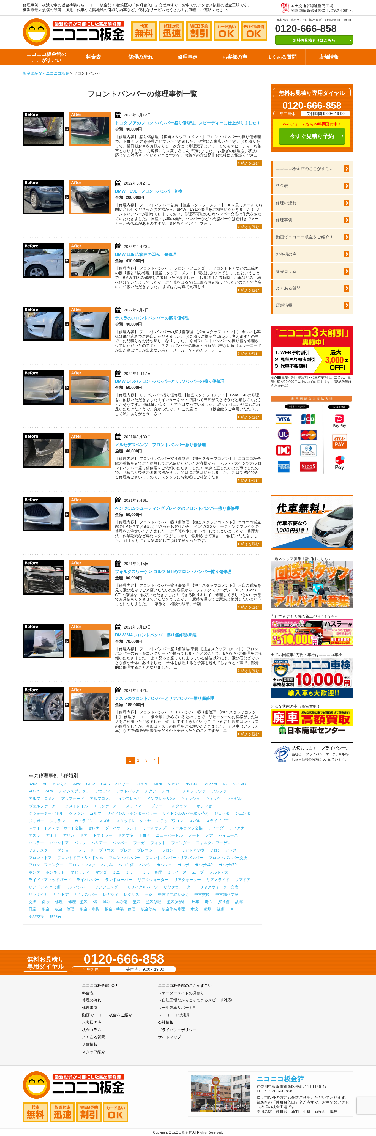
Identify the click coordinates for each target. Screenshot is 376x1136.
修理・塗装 (78, 901)
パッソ (80, 843)
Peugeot (210, 784)
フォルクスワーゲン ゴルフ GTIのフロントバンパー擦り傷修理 (173, 571)
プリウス (107, 850)
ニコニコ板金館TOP (99, 985)
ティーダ (216, 828)
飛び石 (55, 916)
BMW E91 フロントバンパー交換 (148, 191)
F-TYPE (141, 784)
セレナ (94, 828)
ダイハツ (113, 828)
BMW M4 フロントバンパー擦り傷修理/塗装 (156, 635)
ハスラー (36, 843)
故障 (239, 901)
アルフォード (72, 798)
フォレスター (40, 850)
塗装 (136, 901)
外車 (195, 901)
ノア (209, 835)
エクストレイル (74, 806)
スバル (194, 821)
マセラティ (80, 872)
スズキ (105, 821)
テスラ (34, 835)
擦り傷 (224, 901)
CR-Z (91, 784)
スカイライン (82, 821)
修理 (59, 901)
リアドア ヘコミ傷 (45, 887)
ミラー (131, 872)
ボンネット (55, 872)
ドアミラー (102, 835)
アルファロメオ (42, 798)
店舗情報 (329, 57)
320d (33, 784)
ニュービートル (169, 835)
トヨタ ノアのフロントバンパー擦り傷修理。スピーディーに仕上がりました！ (188, 122)
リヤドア (61, 894)
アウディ (103, 791)
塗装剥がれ (176, 901)
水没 (194, 909)
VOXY (34, 791)
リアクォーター (187, 879)
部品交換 (36, 916)
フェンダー (180, 843)
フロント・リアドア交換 (183, 850)
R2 (225, 784)
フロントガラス (223, 850)
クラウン (76, 813)
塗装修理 (153, 901)
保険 (46, 901)
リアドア (242, 879)
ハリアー (99, 843)
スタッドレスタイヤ (133, 821)
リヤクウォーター (179, 887)
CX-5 (105, 784)
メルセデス (218, 872)
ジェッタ (222, 813)
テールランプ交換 (187, 828)
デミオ (51, 835)
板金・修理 (64, 909)
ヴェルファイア (42, 806)
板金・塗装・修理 (120, 909)
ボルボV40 (203, 865)
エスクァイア (105, 806)
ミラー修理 (152, 872)
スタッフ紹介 (93, 1052)
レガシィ (110, 894)
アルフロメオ (101, 798)
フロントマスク (82, 865)
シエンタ (242, 813)
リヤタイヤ (38, 894)
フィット (158, 843)
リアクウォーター (153, 879)
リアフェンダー (108, 887)
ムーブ (198, 872)
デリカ (68, 835)
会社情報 (165, 1022)
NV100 (191, 784)
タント (132, 828)
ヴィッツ (213, 798)
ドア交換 (125, 835)
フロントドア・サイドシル (80, 857)
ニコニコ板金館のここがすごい (46, 57)
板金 (46, 909)
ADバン (59, 784)
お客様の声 (234, 57)
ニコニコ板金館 (280, 1078)
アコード (169, 791)
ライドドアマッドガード (50, 879)
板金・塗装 (89, 909)
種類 (207, 909)
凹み (106, 901)
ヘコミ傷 (126, 865)
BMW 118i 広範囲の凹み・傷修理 (145, 254)
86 (45, 784)
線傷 (221, 909)
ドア (84, 835)
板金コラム (286, 271)
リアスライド (218, 879)
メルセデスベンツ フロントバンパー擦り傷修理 (160, 444)
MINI (158, 784)
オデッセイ (206, 806)
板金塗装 (148, 909)
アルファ (219, 791)
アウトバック (127, 791)
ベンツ (145, 865)
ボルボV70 (227, 865)
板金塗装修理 (173, 909)
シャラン (57, 821)
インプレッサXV (161, 798)
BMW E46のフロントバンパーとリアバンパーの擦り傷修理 (170, 381)
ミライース (177, 872)
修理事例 (188, 57)
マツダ (101, 872)
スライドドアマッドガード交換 (56, 828)
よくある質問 (282, 57)
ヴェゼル (234, 798)
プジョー (65, 850)
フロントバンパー (124, 857)
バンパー (120, 843)
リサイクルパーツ (142, 887)
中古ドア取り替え (173, 894)
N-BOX (174, 784)
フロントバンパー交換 (228, 857)
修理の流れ (140, 57)
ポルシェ (164, 865)
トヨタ (144, 835)
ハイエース (228, 835)
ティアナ (236, 828)
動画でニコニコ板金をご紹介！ (305, 237)
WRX (49, 791)
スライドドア (217, 821)
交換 (32, 901)
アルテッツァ (194, 791)
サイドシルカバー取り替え (185, 813)
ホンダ (34, 872)
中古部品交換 (226, 894)
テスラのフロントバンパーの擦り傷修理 (152, 317)
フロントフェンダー (46, 865)
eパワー (122, 784)
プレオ (126, 850)
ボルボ (183, 865)
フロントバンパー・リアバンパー (174, 857)
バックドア (59, 843)
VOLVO (239, 784)
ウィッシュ (190, 798)
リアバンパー (77, 887)
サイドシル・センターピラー (132, 813)
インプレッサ (129, 798)
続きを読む (250, 163)
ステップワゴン (169, 821)
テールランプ (154, 828)
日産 (32, 909)
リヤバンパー (85, 894)
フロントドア (40, 857)
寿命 (208, 901)
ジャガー (36, 821)
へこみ (107, 865)
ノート (194, 835)
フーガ (139, 843)
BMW (76, 784)
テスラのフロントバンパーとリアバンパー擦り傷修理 (164, 698)
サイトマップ (169, 1037)
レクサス (131, 894)
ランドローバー (118, 879)
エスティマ (131, 806)
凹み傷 (121, 901)
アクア (150, 791)
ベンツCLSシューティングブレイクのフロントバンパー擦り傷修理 (177, 508)
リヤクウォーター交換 (219, 887)
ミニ (116, 872)
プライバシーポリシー (177, 1030)
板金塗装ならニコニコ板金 (46, 73)
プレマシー (146, 850)
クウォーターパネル (46, 813)
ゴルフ (95, 813)
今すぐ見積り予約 (312, 136)
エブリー (154, 806)
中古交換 (202, 894)
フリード (86, 850)
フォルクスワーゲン (213, 843)
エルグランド (179, 806)
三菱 (148, 894)
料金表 (93, 57)
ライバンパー (88, 879)
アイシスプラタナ (74, 791)
